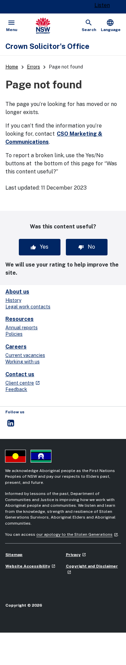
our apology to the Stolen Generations (77, 534)
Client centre (22, 383)
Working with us (22, 361)
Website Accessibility (30, 566)
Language (111, 25)
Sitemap (14, 554)
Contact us (19, 374)
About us (17, 291)
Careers (16, 346)
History (13, 300)
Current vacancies (25, 355)
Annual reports (21, 327)
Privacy (76, 554)
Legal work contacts (27, 306)
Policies (14, 334)
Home (11, 67)
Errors (33, 67)
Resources (19, 319)
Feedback (16, 389)
